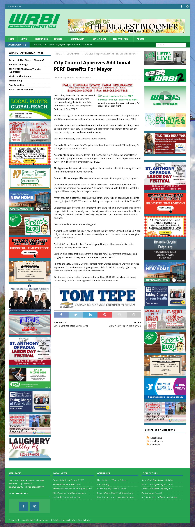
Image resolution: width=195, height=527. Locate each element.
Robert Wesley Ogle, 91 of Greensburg (115, 493)
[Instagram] (187, 6)
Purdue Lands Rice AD (152, 493)
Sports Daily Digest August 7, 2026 (157, 484)
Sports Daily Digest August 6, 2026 (157, 488)
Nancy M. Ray (103, 484)
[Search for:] (171, 44)
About (140, 38)
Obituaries (41, 38)
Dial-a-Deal (99, 38)
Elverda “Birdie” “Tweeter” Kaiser (112, 480)
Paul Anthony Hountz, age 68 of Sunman (115, 497)
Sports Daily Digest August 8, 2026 (68, 480)
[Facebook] (181, 6)
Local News (156, 437)
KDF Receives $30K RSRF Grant (67, 484)
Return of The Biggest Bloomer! (26, 60)
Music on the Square (20, 76)
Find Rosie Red (16, 85)
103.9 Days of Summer (21, 89)
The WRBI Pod (120, 38)
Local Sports (156, 441)
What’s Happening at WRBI (26, 52)
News (24, 38)
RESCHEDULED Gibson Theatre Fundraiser (25, 70)
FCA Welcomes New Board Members (69, 493)
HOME (11, 38)
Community (77, 38)
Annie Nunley (84, 77)
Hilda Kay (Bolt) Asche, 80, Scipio (111, 488)
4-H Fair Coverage (18, 64)
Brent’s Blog (15, 80)
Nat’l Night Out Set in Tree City (66, 497)
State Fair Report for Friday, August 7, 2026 (72, 488)
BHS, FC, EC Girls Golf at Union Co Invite (159, 497)
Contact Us (27, 483)
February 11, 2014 (66, 77)
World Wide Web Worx (82, 520)
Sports (58, 38)
